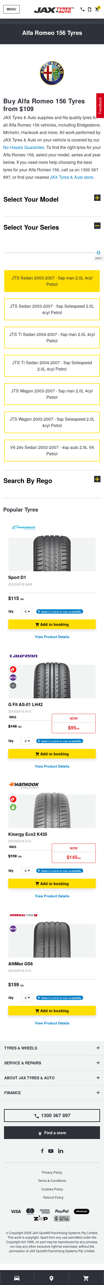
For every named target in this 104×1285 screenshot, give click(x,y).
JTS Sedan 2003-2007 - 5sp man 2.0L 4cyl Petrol (52, 281)
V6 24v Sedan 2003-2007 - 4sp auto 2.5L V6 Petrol (52, 450)
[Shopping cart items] (86, 1278)
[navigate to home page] (58, 10)
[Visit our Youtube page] (50, 1150)
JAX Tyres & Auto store (71, 177)
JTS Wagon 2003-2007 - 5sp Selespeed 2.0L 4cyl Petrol (52, 422)
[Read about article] (52, 582)
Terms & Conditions (52, 1180)
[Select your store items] (52, 1278)
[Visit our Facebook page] (42, 1150)
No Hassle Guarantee (23, 147)
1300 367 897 (55, 1115)
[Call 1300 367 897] (82, 9)
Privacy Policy (52, 1172)
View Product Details (52, 637)
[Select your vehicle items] (17, 1278)
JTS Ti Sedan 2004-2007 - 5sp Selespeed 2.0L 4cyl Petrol (52, 365)
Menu (11, 9)
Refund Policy (53, 1197)
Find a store (55, 1132)
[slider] (98, 252)
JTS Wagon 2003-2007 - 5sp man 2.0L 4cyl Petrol (52, 394)
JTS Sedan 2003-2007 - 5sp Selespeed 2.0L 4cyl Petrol (52, 309)
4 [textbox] (26, 611)
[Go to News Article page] (89, 9)
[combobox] (27, 611)
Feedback (100, 105)
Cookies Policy (52, 1189)
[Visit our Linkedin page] (60, 1150)
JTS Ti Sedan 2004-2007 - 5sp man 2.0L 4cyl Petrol (52, 337)
